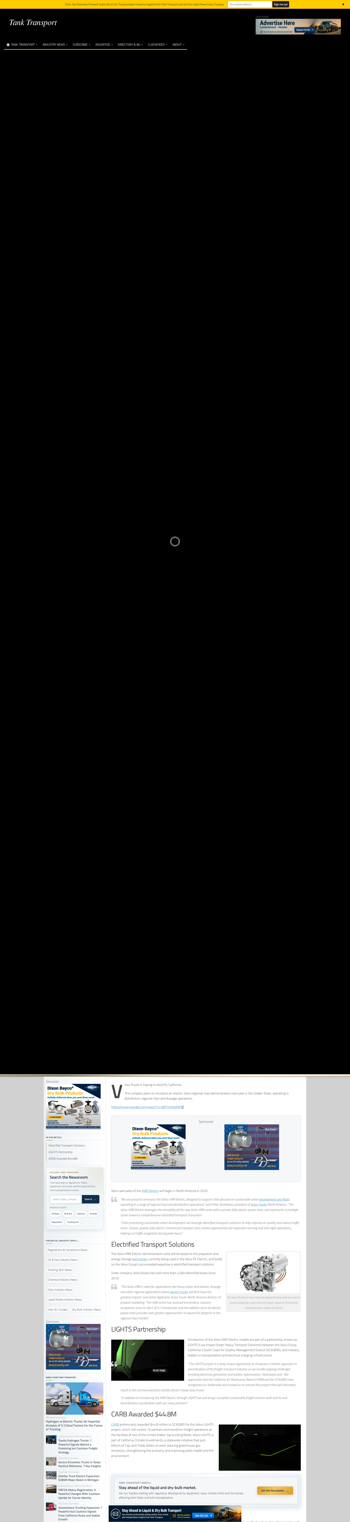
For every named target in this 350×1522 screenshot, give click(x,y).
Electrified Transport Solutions (67, 1145)
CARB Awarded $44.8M (63, 1159)
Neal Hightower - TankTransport (163, 553)
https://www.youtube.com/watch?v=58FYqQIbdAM (145, 1106)
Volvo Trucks (258, 1204)
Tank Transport (33, 21)
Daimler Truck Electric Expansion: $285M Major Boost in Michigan (79, 1478)
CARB (115, 1424)
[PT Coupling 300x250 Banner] (251, 1168)
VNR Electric (150, 1190)
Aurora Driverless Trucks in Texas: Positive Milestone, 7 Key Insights (79, 1464)
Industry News (54, 44)
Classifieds (156, 44)
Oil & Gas (68, 1213)
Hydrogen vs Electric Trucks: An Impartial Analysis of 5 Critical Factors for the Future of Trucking (74, 1426)
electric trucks (179, 1291)
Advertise (102, 44)
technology (139, 1259)
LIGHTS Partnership (61, 1152)
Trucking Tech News (174, 529)
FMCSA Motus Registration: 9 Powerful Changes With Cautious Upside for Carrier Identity (79, 1494)
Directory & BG (129, 44)
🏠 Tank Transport (20, 44)
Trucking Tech (73, 1222)
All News (55, 1213)
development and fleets (274, 1199)
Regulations (57, 1222)
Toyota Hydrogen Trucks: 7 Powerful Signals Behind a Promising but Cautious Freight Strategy (78, 1446)
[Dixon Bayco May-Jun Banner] (158, 1168)
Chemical (81, 1213)
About (177, 44)
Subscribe (80, 44)
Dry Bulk (93, 1213)
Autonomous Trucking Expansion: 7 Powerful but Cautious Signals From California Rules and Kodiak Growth (80, 1513)
